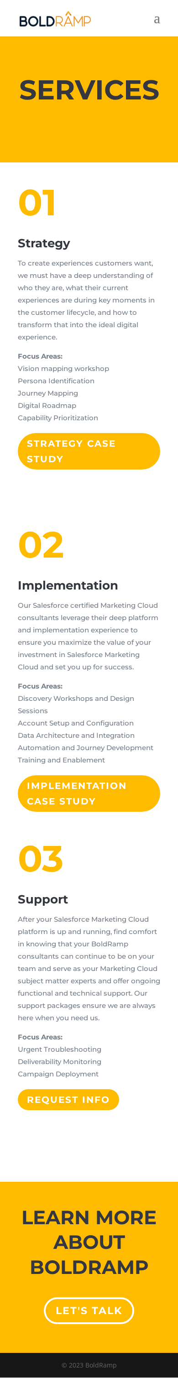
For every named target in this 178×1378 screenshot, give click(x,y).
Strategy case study (71, 451)
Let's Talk (89, 1311)
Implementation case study (77, 793)
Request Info (68, 1099)
